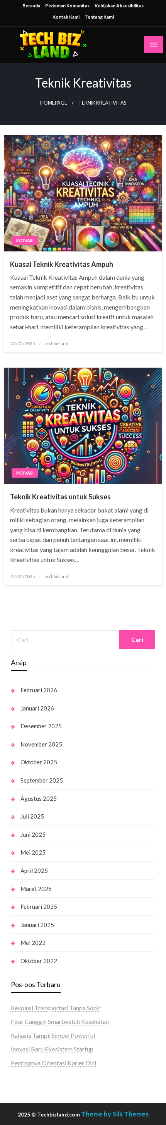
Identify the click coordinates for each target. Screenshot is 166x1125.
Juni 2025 (33, 834)
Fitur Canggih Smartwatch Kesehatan (60, 1021)
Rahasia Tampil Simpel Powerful (53, 1035)
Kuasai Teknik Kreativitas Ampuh (61, 264)
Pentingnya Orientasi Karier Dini (53, 1063)
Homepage (53, 103)
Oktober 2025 (38, 762)
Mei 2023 (33, 942)
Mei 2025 (33, 852)
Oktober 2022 (38, 960)
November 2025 (41, 744)
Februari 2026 (38, 689)
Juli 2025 (32, 816)
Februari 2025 (38, 906)
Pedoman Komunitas (67, 6)
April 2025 (34, 870)
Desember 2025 (41, 725)
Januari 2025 (37, 924)
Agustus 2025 (38, 798)
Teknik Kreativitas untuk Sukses (60, 496)
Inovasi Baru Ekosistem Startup (52, 1049)
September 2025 (41, 780)
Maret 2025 (36, 888)
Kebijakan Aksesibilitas (119, 6)
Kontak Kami (66, 17)
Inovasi (25, 240)
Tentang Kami (99, 17)
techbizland (56, 343)
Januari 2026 (37, 708)
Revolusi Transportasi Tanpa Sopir (56, 1007)
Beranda (31, 6)
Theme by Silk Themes (115, 1114)
